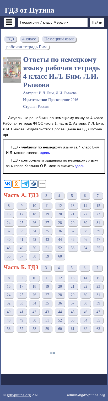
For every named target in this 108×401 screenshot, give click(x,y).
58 (34, 256)
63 (98, 329)
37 (72, 231)
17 (21, 214)
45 (72, 240)
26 (34, 223)
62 (85, 329)
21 (72, 214)
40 (8, 240)
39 (98, 231)
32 (8, 231)
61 (72, 329)
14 (85, 206)
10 (34, 206)
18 (34, 214)
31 (98, 223)
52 (60, 248)
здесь (45, 153)
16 (8, 214)
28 (60, 223)
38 (85, 231)
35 (47, 231)
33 (21, 231)
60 (60, 256)
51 (47, 248)
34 (34, 231)
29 (72, 223)
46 (85, 240)
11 (47, 206)
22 (85, 214)
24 (8, 223)
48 (8, 248)
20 (60, 214)
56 (8, 256)
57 (21, 256)
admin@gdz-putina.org (86, 395)
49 (21, 248)
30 (85, 223)
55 (98, 248)
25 (21, 223)
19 (47, 214)
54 (85, 248)
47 (98, 240)
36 (60, 231)
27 (47, 223)
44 (60, 240)
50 (34, 248)
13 (72, 206)
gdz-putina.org (19, 395)
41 (21, 240)
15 (98, 206)
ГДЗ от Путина (29, 10)
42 (34, 240)
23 (98, 214)
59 (47, 256)
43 (47, 240)
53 (72, 248)
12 (60, 206)
